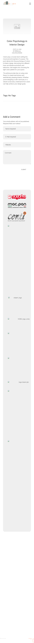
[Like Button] (22, 95)
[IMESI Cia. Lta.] (9, 3)
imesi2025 (18, 51)
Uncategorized (17, 53)
